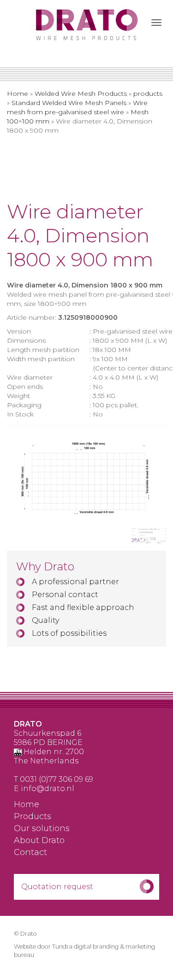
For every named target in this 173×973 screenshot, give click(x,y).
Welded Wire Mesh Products (81, 93)
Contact (30, 852)
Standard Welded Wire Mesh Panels (69, 103)
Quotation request (57, 886)
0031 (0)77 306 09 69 (56, 779)
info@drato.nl (47, 788)
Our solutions (42, 828)
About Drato (39, 840)
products (147, 93)
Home (17, 93)
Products (32, 816)
